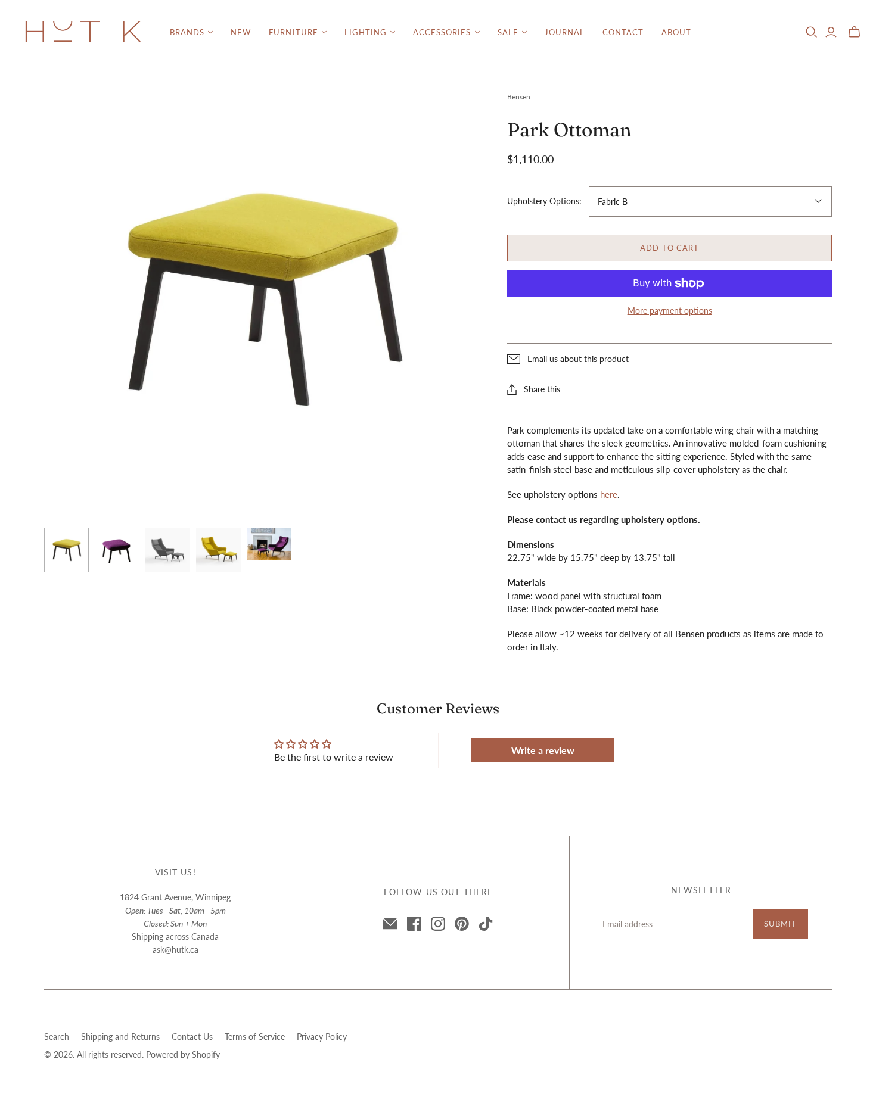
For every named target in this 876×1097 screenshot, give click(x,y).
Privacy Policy (322, 1036)
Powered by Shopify (183, 1054)
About (676, 32)
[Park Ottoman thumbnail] (66, 550)
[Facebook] (414, 924)
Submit (780, 923)
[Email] (390, 924)
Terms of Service (255, 1036)
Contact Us (192, 1036)
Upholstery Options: (544, 201)
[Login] (831, 32)
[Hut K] (83, 32)
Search (56, 1036)
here (608, 494)
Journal (565, 32)
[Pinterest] (462, 924)
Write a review (542, 750)
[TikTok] (486, 924)
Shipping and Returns (120, 1036)
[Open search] (812, 32)
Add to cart (669, 248)
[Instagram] (438, 924)
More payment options (670, 311)
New (241, 32)
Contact (623, 32)
